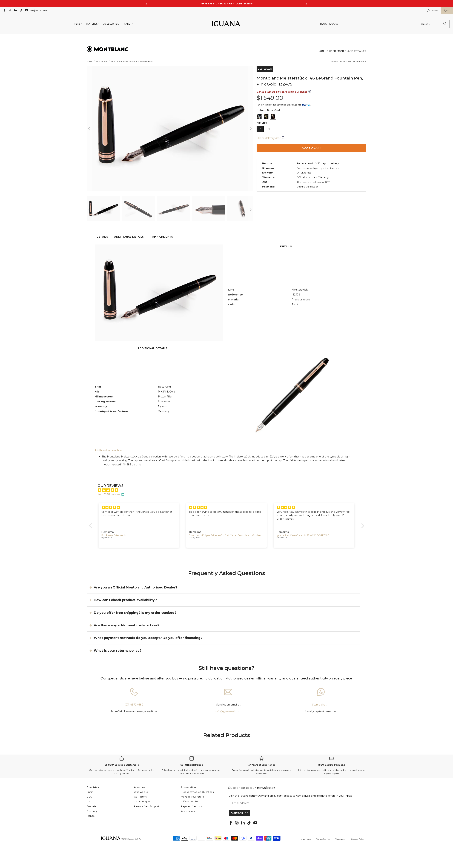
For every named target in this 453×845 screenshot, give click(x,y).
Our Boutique (142, 801)
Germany (92, 811)
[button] (79, 24)
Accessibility (188, 811)
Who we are (141, 791)
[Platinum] (259, 116)
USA (89, 796)
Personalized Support (146, 806)
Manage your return (192, 796)
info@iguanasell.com (228, 711)
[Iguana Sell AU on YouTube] (26, 10)
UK (88, 801)
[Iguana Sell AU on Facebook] (4, 10)
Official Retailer (190, 801)
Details (102, 236)
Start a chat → (321, 704)
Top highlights (161, 236)
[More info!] (309, 92)
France (91, 815)
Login (434, 10)
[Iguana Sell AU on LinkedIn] (15, 10)
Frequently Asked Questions (197, 791)
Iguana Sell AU (134, 839)
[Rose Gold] (273, 116)
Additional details (129, 236)
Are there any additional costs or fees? (126, 625)
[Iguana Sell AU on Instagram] (9, 10)
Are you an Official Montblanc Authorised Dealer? (135, 587)
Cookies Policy (357, 839)
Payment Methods (191, 806)
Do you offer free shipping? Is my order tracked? (135, 612)
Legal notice (305, 839)
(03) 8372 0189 (38, 10)
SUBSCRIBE (240, 813)
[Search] (445, 24)
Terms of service (323, 839)
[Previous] (89, 128)
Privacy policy (340, 839)
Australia (91, 806)
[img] (228, 490)
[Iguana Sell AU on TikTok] (20, 10)
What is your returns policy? (118, 651)
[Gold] (266, 116)
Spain (90, 791)
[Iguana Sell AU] (226, 24)
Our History (140, 796)
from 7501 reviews (109, 494)
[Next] (250, 128)
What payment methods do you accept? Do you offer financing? (148, 638)
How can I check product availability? (125, 600)
